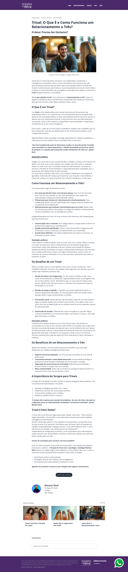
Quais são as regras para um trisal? (63, 524)
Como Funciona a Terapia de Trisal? (35, 524)
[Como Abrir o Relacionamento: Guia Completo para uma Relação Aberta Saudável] (92, 513)
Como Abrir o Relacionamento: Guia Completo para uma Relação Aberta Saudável (91, 524)
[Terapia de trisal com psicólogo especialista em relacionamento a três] (35, 513)
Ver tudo (102, 503)
